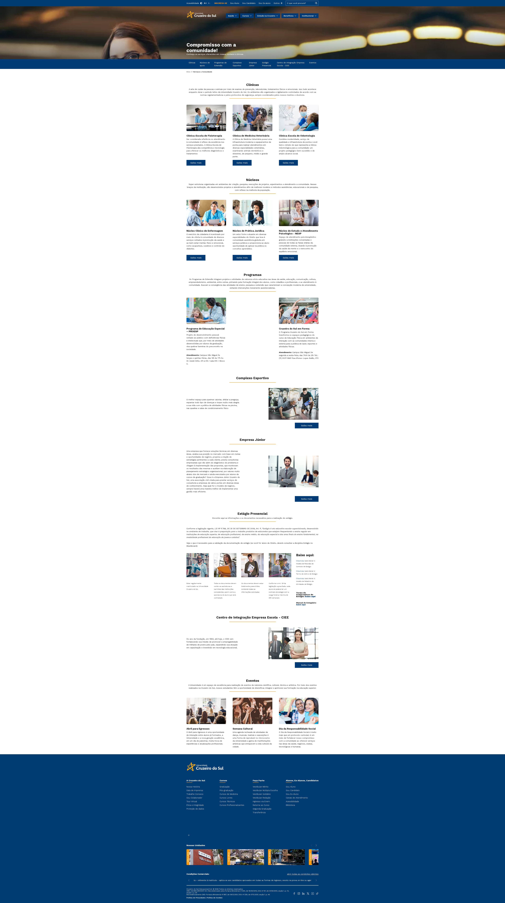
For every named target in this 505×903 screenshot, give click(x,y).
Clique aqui (300, 561)
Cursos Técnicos (227, 801)
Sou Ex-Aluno (292, 794)
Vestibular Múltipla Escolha (265, 790)
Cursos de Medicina (229, 794)
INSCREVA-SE (220, 3)
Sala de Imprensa (194, 790)
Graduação (225, 787)
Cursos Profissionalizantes (232, 805)
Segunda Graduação (262, 809)
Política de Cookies (214, 898)
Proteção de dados (195, 809)
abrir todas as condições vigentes (303, 874)
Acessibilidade (192, 3)
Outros (277, 3)
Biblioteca (290, 805)
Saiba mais (195, 163)
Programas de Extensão (220, 64)
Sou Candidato (249, 3)
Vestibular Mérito (260, 787)
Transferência (259, 812)
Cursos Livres (226, 798)
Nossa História (193, 787)
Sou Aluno (234, 3)
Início (188, 72)
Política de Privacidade (196, 898)
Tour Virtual (191, 801)
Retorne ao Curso (261, 805)
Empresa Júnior (253, 64)
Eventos (312, 63)
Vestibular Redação (262, 798)
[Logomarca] (201, 14)
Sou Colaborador (194, 798)
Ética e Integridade (195, 805)
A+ (205, 3)
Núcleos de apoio (205, 64)
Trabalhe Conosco (194, 794)
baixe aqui (310, 596)
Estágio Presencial (266, 64)
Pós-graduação (226, 790)
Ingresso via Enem (261, 801)
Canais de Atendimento (297, 798)
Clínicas (192, 63)
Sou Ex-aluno (265, 3)
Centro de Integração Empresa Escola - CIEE (290, 64)
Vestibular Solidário (262, 794)
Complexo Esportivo (237, 64)
